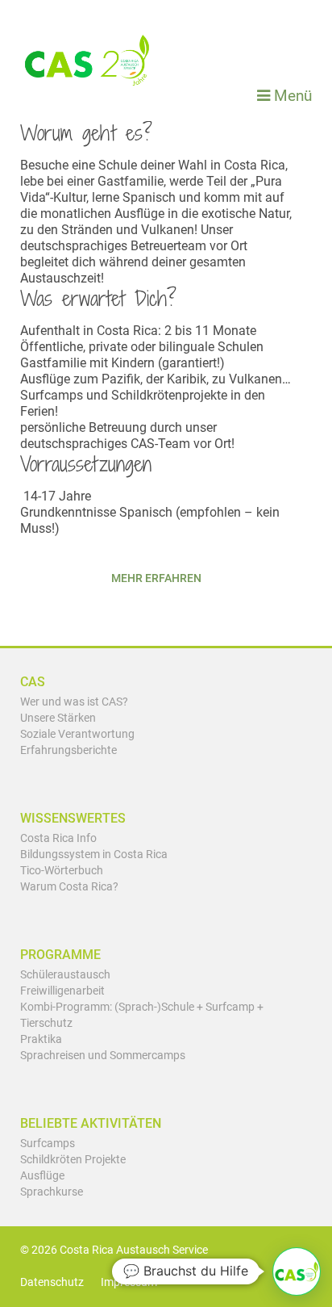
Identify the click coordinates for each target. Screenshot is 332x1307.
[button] (296, 1271)
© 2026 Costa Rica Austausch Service (114, 1250)
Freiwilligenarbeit (62, 991)
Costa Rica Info (58, 838)
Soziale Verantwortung (77, 734)
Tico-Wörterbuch (61, 871)
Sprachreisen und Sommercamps (102, 1055)
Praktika (41, 1039)
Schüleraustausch (65, 975)
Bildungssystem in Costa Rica (94, 854)
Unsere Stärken (58, 718)
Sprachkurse (51, 1192)
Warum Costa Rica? (69, 887)
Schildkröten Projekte (73, 1160)
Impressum (129, 1282)
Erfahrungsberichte (68, 750)
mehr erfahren (156, 578)
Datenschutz (52, 1282)
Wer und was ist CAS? (74, 702)
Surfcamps (47, 1143)
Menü (291, 95)
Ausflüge (42, 1176)
